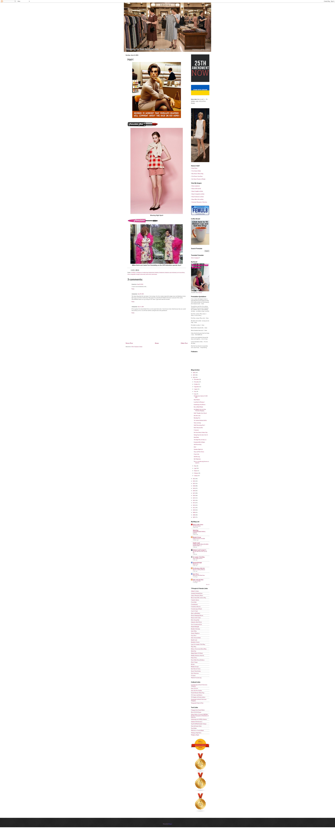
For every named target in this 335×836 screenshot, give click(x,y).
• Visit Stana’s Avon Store (197, 176)
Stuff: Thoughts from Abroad (200, 413)
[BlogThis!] (133, 270)
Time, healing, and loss (197, 558)
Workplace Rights (195, 735)
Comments (196, 430)
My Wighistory (197, 459)
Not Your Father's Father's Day (200, 432)
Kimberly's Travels (195, 642)
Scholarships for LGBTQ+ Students (199, 719)
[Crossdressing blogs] (200, 772)
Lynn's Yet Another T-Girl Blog (198, 644)
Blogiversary (195, 564)
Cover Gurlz (194, 602)
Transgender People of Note (197, 703)
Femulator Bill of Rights (199, 442)
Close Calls (196, 454)
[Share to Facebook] (136, 270)
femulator (167, 272)
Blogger (170, 824)
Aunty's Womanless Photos (197, 595)
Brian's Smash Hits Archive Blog (198, 597)
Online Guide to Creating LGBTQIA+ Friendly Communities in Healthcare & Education (200, 716)
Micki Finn (195, 530)
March (195, 470)
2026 (194, 372)
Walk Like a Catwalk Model (197, 730)
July (195, 391)
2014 (194, 500)
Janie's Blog (193, 631)
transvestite (148, 274)
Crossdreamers (194, 604)
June (195, 394)
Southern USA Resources (196, 721)
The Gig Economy (197, 526)
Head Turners (197, 399)
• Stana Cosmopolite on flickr (197, 194)
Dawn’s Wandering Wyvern (197, 615)
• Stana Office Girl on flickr (197, 199)
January (196, 475)
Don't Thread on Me (198, 427)
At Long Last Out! (197, 581)
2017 (194, 493)
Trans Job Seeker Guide (196, 726)
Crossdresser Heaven (195, 606)
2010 (194, 510)
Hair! (195, 447)
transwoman (154, 274)
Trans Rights (194, 728)
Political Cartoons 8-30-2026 (199, 538)
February (196, 473)
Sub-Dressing (197, 456)
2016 (194, 495)
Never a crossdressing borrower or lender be (201, 462)
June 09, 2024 (140, 284)
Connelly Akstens (195, 600)
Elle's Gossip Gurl (195, 620)
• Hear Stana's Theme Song (197, 173)
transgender (132, 274)
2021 (194, 483)
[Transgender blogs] (200, 812)
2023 (194, 478)
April (195, 468)
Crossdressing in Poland (196, 609)
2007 (194, 517)
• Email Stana (194, 168)
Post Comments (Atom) (137, 346)
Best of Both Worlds (198, 407)
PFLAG (192, 664)
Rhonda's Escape (197, 537)
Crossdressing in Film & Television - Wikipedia (199, 685)
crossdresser (139, 272)
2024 (194, 377)
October (196, 384)
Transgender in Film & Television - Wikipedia (199, 700)
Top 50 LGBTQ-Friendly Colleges (198, 724)
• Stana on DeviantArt (196, 188)
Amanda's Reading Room (196, 593)
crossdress (133, 272)
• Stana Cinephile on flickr (197, 191)
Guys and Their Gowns (199, 451)
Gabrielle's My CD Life (196, 622)
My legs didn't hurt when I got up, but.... (200, 552)
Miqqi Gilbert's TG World (197, 653)
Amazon (200, 292)
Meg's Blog (193, 646)
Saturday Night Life (198, 449)
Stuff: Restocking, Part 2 (199, 425)
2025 (194, 375)
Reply (133, 289)
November (196, 382)
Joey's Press (196, 574)
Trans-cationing (197, 423)
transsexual (142, 274)
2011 (194, 507)
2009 (194, 512)
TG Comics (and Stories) (196, 695)
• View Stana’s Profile (196, 171)
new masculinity (181, 272)
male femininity (173, 272)
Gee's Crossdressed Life (196, 624)
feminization (151, 272)
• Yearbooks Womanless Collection (199, 202)
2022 (194, 481)
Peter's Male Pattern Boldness (197, 660)
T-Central (193, 675)
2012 (194, 505)
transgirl (138, 274)
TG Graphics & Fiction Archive (198, 697)
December (196, 379)
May (195, 466)
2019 (194, 488)
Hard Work (196, 437)
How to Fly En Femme (196, 712)
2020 (194, 486)
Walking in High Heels (196, 732)
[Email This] (132, 270)
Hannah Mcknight (195, 626)
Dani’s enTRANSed (195, 613)
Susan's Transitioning (195, 671)
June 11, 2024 (141, 306)
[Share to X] (135, 270)
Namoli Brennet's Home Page (197, 692)
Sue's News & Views (195, 669)
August (196, 389)
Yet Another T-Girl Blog (198, 557)
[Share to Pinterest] (138, 270)
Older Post (184, 343)
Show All (207, 584)
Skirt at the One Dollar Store (199, 575)
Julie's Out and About (198, 579)
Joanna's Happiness (195, 633)
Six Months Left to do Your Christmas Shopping (200, 410)
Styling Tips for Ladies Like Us (201, 435)
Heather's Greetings (195, 629)
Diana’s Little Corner (198, 524)
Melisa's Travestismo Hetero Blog (198, 649)
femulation (161, 272)
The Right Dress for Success (200, 439)
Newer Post (129, 343)
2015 (194, 498)
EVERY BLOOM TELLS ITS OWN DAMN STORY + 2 (200, 544)
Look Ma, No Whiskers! (199, 402)
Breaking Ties (197, 418)
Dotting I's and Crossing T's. (199, 550)
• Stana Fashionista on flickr (197, 196)
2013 (194, 502)
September (196, 386)
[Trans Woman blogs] (200, 791)
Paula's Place (194, 657)
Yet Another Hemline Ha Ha (200, 420)
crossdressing (145, 272)
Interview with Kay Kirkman (199, 569)
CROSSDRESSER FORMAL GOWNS (199, 532)
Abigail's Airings (195, 591)
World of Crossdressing (196, 677)
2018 (194, 490)
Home (157, 343)
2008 (194, 515)
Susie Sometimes (195, 673)
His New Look (197, 415)
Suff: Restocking (197, 444)
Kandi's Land (194, 640)
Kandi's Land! (196, 543)
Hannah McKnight (197, 562)
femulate (157, 272)
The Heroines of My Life (199, 568)
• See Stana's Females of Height (198, 179)
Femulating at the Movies (199, 404)
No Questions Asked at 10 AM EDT (200, 396)
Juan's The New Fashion (196, 690)
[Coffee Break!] (200, 244)
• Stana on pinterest (195, 186)
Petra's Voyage (194, 662)
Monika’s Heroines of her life (197, 655)
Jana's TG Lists (194, 688)
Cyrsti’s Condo (194, 611)
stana (128, 274)
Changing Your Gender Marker (198, 710)
